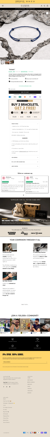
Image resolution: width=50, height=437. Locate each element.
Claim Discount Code (37, 230)
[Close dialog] (47, 3)
